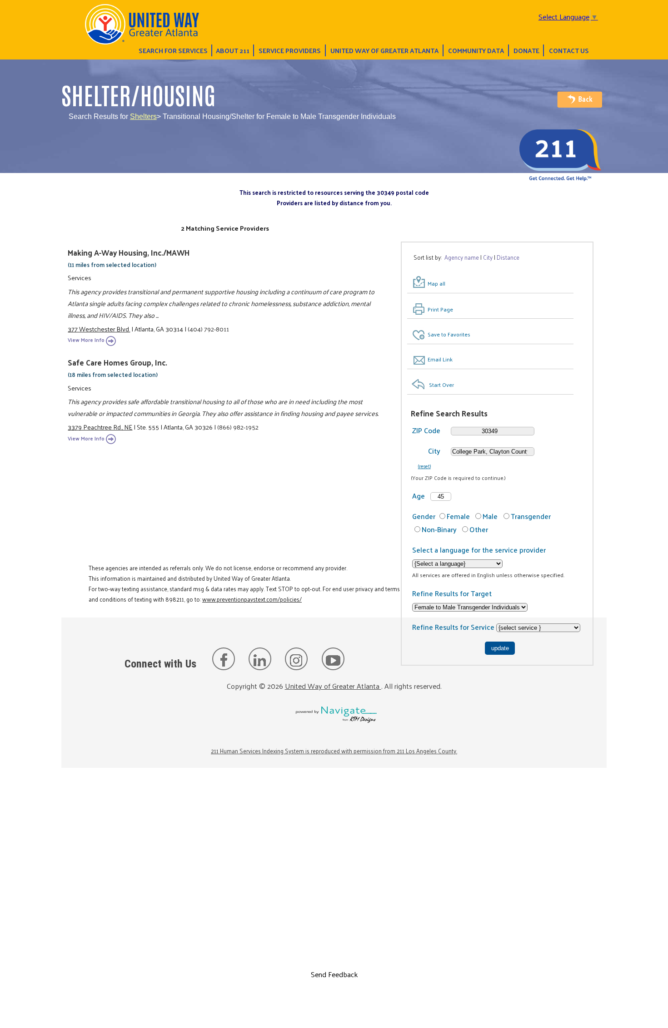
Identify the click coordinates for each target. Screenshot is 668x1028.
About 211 (232, 50)
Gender (423, 516)
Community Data (476, 50)
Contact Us (569, 50)
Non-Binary (439, 529)
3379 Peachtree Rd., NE (100, 427)
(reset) (424, 465)
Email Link (440, 359)
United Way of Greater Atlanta (384, 50)
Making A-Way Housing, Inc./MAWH (128, 252)
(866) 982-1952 (238, 427)
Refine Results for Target (452, 593)
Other (478, 529)
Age (418, 495)
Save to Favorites (449, 334)
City (434, 450)
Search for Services (173, 50)
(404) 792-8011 (208, 329)
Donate (526, 50)
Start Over (441, 385)
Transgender (531, 516)
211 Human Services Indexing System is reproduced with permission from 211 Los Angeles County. (334, 751)
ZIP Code (426, 430)
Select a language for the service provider (479, 549)
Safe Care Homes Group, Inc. (117, 362)
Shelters (143, 116)
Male (490, 516)
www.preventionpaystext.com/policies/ (252, 599)
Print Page (440, 309)
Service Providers (290, 50)
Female (458, 516)
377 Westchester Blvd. (99, 329)
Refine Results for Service (454, 626)
